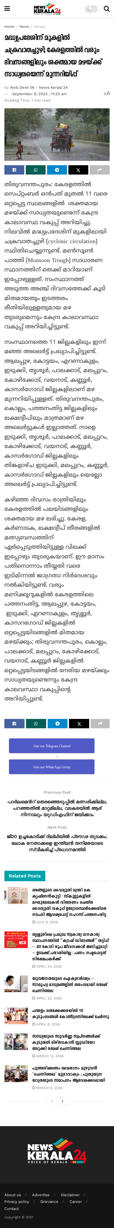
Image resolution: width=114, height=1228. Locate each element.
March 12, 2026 (49, 1056)
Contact (11, 1208)
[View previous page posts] (51, 1101)
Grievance (49, 1201)
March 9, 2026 (48, 1088)
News (24, 27)
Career (76, 1201)
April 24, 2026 (48, 966)
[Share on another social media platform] (100, 170)
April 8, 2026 (47, 1024)
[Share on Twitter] (78, 170)
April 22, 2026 (48, 998)
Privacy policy (16, 1201)
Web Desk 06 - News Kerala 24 (39, 87)
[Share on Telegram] (57, 170)
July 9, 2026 (46, 922)
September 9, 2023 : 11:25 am (39, 94)
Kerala (39, 27)
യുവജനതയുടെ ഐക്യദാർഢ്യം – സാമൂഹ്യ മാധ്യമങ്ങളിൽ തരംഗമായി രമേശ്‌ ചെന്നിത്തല (69, 985)
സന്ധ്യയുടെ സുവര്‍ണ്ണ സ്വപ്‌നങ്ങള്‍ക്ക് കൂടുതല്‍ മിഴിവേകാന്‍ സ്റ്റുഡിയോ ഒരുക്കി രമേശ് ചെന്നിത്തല (66, 1042)
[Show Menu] (7, 9)
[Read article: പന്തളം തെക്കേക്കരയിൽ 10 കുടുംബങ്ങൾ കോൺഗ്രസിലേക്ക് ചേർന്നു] (16, 1016)
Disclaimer (70, 1195)
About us (12, 1195)
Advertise (41, 1195)
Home (9, 27)
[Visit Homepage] (47, 9)
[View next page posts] (62, 1101)
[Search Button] (107, 9)
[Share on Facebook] (14, 170)
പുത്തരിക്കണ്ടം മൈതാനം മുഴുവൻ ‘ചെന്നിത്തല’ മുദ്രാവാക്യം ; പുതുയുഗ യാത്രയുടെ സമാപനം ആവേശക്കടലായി (68, 1074)
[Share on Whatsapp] (36, 170)
